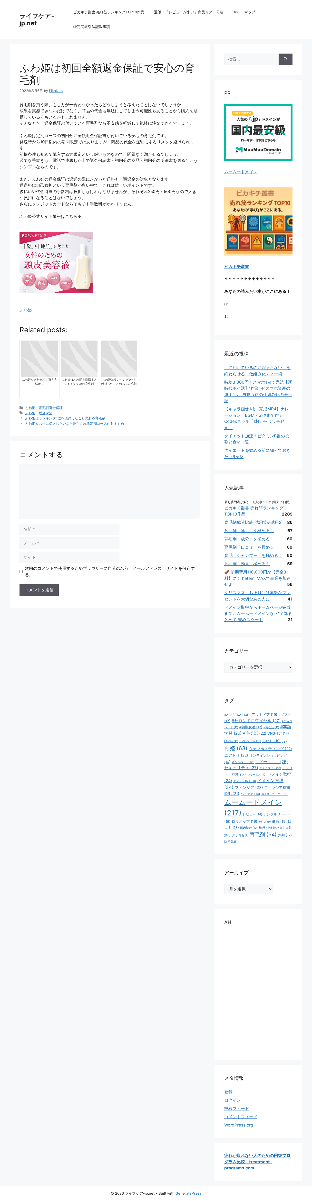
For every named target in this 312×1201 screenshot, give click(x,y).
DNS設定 (278, 733)
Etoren (231, 741)
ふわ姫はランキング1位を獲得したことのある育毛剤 (65, 418)
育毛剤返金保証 (51, 408)
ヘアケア (250, 794)
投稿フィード (236, 1108)
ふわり (271, 741)
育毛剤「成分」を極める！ (249, 538)
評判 (285, 835)
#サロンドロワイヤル (256, 720)
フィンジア (249, 787)
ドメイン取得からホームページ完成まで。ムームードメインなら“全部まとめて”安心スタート (258, 613)
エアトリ (236, 755)
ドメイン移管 (244, 781)
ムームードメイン (240, 171)
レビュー (252, 814)
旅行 (265, 828)
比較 (278, 828)
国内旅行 (249, 828)
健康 (279, 821)
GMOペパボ (250, 741)
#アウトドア (263, 714)
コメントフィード (240, 1116)
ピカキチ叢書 (236, 266)
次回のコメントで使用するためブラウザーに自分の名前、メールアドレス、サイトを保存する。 (110, 571)
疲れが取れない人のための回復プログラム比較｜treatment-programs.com (257, 1161)
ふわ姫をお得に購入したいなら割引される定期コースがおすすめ (74, 423)
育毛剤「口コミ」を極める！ (251, 547)
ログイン (232, 1100)
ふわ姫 (26, 310)
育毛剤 (263, 834)
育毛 (243, 835)
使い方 (264, 821)
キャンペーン (243, 762)
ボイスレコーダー (274, 794)
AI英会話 (254, 733)
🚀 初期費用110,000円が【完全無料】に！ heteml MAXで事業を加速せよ (257, 578)
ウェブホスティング (270, 749)
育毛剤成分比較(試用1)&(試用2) (253, 522)
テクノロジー (270, 768)
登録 (228, 1092)
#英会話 (271, 727)
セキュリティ (241, 767)
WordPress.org (238, 1125)
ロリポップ (244, 821)
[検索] (285, 59)
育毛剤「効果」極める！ (247, 563)
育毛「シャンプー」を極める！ (253, 555)
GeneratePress (189, 1193)
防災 (230, 841)
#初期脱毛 (250, 727)
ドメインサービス (252, 774)
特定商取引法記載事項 (91, 26)
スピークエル (271, 761)
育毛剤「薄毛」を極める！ (249, 530)
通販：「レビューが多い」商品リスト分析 (189, 12)
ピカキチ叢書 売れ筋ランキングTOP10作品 (108, 12)
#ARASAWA (236, 715)
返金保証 (45, 413)
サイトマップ (244, 12)
